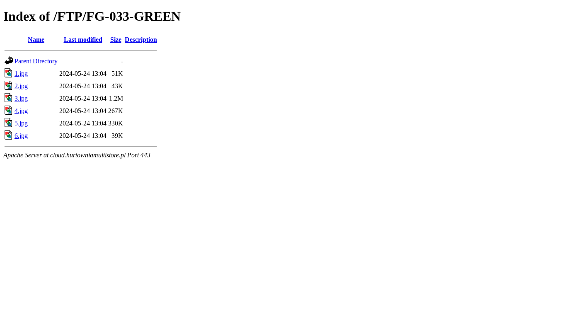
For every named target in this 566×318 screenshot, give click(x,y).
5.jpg (21, 123)
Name (36, 39)
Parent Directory (36, 61)
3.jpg (21, 98)
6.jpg (21, 135)
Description (141, 39)
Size (115, 39)
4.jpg (21, 110)
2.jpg (21, 85)
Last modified (83, 39)
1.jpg (21, 73)
